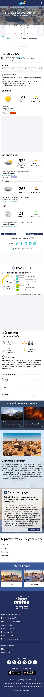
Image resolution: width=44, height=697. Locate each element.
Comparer (33, 38)
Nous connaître (7, 628)
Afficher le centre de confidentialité (31, 686)
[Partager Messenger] (30, 243)
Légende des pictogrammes (12, 639)
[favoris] (37, 12)
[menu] (3, 3)
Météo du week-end (34, 234)
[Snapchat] (19, 662)
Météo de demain (9, 234)
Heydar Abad (22, 7)
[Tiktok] (35, 662)
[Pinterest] (30, 662)
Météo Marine (7, 649)
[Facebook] (9, 662)
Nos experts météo (9, 618)
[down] (22, 483)
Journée (10, 38)
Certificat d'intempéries (10, 621)
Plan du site (33, 680)
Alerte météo (6, 625)
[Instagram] (25, 662)
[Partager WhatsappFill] (34, 243)
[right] (42, 29)
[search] (40, 3)
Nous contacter (7, 635)
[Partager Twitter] (26, 243)
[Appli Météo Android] (29, 673)
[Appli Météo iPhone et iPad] (14, 673)
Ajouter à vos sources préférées (23, 248)
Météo (2, 7)
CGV (26, 680)
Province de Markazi (13, 7)
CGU (21, 680)
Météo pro (5, 652)
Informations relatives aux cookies (13, 683)
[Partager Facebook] (21, 243)
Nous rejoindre (7, 632)
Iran (6, 7)
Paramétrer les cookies (11, 686)
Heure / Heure (21, 38)
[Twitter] (14, 662)
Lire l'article (34, 529)
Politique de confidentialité (34, 683)
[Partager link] (17, 243)
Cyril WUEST (20, 57)
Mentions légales (12, 680)
